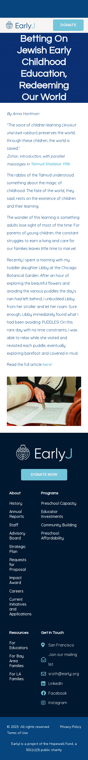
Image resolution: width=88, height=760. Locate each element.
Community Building (59, 524)
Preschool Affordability (52, 535)
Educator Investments (52, 514)
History (16, 503)
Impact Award (15, 580)
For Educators (18, 645)
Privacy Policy (70, 727)
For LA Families (16, 676)
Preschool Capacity (58, 503)
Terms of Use (17, 733)
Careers (16, 591)
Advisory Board (17, 535)
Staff (13, 524)
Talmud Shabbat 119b (50, 163)
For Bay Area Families (16, 661)
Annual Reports (16, 514)
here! (47, 364)
